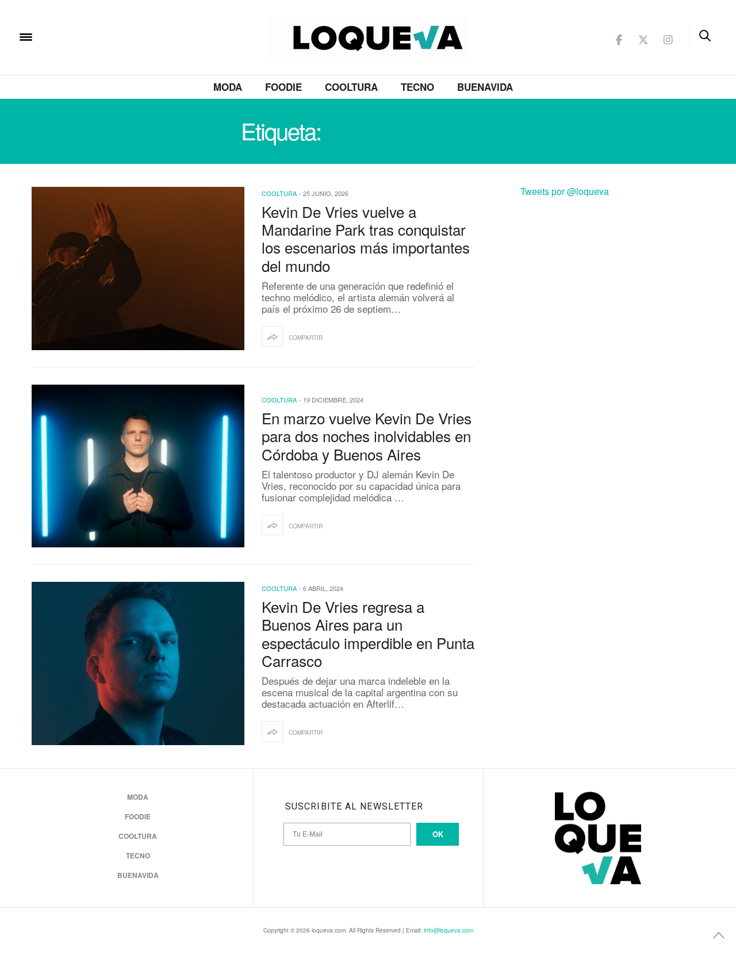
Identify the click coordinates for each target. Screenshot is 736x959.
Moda (227, 87)
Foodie (283, 87)
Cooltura (351, 87)
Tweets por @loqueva (564, 191)
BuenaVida (485, 87)
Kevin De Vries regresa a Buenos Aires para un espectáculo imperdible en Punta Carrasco (368, 633)
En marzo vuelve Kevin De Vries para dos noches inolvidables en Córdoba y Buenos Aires (366, 435)
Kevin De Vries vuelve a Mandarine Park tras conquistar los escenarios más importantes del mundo (366, 238)
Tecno (417, 87)
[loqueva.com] (100, 36)
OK (437, 833)
